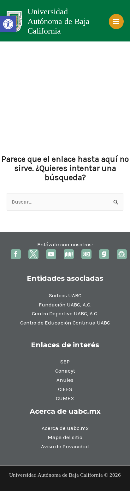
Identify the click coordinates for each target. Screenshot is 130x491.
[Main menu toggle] (116, 21)
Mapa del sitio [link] (65, 437)
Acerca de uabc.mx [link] (65, 428)
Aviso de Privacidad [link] (65, 446)
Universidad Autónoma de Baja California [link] (58, 21)
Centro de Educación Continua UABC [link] (65, 322)
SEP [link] (65, 361)
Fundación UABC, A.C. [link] (65, 304)
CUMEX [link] (65, 398)
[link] (8, 24)
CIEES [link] (65, 389)
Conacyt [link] (65, 371)
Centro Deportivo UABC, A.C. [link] (65, 313)
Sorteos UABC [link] (65, 295)
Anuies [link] (65, 380)
